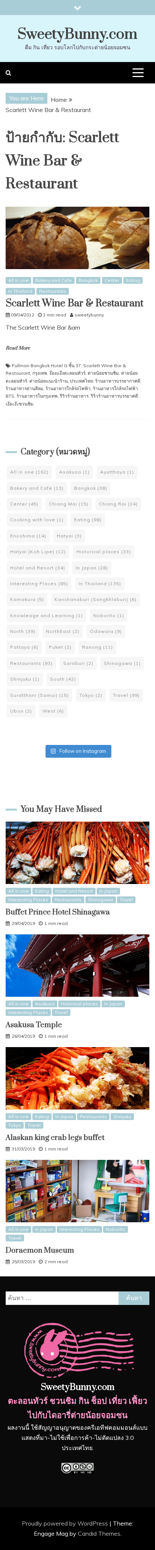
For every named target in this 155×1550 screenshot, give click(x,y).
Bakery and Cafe (53, 280)
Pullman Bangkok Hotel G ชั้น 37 (46, 365)
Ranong (97, 647)
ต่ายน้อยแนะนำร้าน (48, 381)
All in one (18, 280)
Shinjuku (25, 679)
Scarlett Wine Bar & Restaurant (74, 303)
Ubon (21, 711)
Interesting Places (39, 583)
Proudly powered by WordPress (65, 1523)
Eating (133, 280)
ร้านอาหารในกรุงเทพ (37, 396)
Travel (126, 695)
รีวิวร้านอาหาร (74, 396)
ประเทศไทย (81, 381)
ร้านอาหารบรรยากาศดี (117, 381)
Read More (18, 348)
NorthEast (62, 631)
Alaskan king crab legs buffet (55, 1138)
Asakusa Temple (34, 1025)
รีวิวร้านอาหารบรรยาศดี (114, 396)
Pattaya (24, 647)
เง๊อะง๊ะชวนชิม (19, 404)
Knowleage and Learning (46, 615)
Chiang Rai (118, 504)
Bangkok (88, 280)
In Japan (92, 568)
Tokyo (90, 695)
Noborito (108, 615)
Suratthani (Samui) (39, 695)
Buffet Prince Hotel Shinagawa (58, 912)
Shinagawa (122, 663)
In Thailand (20, 291)
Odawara (106, 631)
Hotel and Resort (37, 568)
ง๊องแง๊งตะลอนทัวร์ (67, 373)
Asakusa (74, 472)
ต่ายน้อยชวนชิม (103, 373)
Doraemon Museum (40, 1250)
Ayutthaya (117, 472)
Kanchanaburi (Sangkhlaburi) (96, 599)
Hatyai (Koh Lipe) (38, 551)
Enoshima (28, 536)
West (53, 711)
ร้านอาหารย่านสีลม (24, 388)
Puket (60, 647)
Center (112, 280)
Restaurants (52, 291)
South (63, 679)
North (22, 631)
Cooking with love (37, 519)
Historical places (103, 551)
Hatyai (69, 536)
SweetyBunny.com (77, 34)
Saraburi (78, 663)
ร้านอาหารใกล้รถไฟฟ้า (68, 388)
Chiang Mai (68, 504)
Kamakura (27, 599)
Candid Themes (99, 1533)
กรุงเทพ (39, 373)
